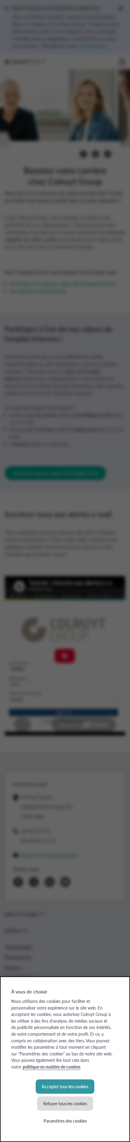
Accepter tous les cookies (65, 1086)
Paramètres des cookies (65, 1121)
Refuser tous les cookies (65, 1103)
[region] (65, 1059)
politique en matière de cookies (51, 1067)
